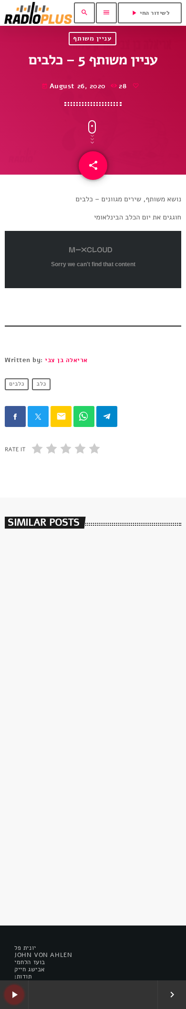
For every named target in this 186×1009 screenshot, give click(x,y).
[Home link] (38, 13)
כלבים (16, 384)
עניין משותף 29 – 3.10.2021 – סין (74, 685)
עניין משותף (92, 38)
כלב (41, 384)
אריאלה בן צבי (66, 360)
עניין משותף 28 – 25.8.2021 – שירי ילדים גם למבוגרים (88, 867)
